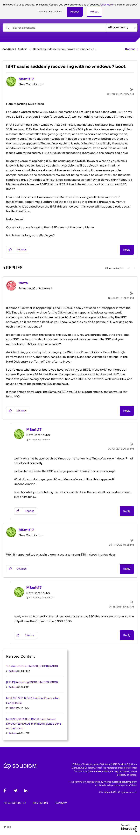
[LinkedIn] (25, 790)
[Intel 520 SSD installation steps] (129, 268)
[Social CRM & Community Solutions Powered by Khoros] (129, 827)
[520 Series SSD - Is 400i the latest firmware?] (134, 268)
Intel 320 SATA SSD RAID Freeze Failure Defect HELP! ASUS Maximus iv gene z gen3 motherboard (33, 723)
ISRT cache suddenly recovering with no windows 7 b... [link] (64, 49)
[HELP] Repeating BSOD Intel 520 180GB (32, 682)
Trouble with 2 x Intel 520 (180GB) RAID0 (32, 666)
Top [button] (9, 826)
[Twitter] (15, 790)
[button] (75, 12)
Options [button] (130, 49)
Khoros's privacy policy (124, 781)
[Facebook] (4, 790)
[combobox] (54, 27)
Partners (40, 803)
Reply (126, 249)
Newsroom (12, 803)
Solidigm (8, 49)
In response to (39, 439)
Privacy (61, 803)
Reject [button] (94, 11)
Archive (22, 49)
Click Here (106, 4)
